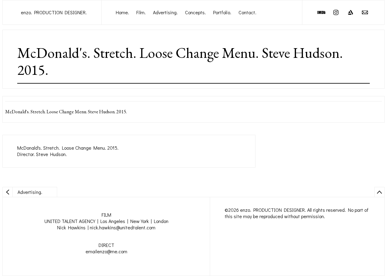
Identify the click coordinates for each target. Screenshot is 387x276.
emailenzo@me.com (106, 251)
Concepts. (195, 12)
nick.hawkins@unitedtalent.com (122, 227)
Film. (141, 12)
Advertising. (165, 12)
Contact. (247, 12)
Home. (122, 12)
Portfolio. (222, 12)
